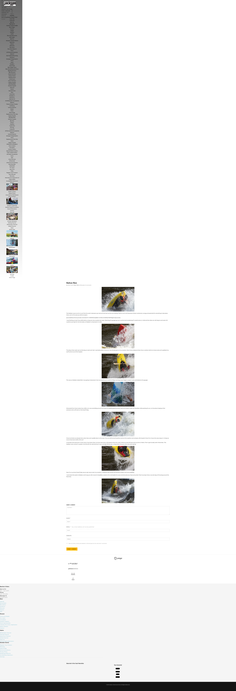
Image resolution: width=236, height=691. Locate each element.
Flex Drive (12, 47)
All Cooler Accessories (12, 154)
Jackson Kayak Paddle (12, 25)
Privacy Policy (3, 651)
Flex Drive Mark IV (12, 49)
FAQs (12, 171)
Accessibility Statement (12, 181)
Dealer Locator (12, 191)
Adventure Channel (5, 636)
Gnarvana (12, 94)
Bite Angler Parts (12, 67)
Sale (12, 157)
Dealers (12, 182)
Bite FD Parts (12, 72)
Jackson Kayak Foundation (12, 207)
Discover (2, 608)
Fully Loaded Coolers (12, 152)
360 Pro (12, 39)
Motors (12, 44)
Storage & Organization (12, 135)
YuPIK (12, 34)
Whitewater (12, 247)
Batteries (12, 45)
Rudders (12, 64)
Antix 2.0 (12, 87)
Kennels (12, 274)
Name (68, 518)
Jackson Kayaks (12, 85)
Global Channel (12, 226)
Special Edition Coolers (12, 151)
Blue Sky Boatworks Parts (12, 69)
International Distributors (12, 195)
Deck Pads (12, 65)
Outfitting (12, 105)
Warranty (12, 176)
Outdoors (2, 606)
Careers (12, 210)
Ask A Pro (12, 169)
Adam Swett (70, 285)
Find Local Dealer (5, 616)
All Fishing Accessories (12, 52)
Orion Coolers (12, 146)
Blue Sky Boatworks (12, 35)
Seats (12, 62)
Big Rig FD (12, 24)
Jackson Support (4, 621)
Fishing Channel (12, 222)
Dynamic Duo (12, 90)
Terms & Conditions (5, 650)
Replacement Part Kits (12, 114)
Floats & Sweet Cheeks (12, 104)
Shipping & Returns (5, 653)
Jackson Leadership (12, 205)
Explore (2, 609)
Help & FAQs (3, 648)
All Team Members (12, 221)
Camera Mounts (12, 107)
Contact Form (3, 597)
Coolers (12, 265)
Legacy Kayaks (12, 82)
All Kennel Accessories (12, 162)
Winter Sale (12, 229)
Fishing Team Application (7, 641)
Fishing (12, 238)
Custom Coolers (12, 149)
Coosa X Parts (12, 75)
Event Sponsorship (5, 623)
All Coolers (12, 147)
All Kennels (12, 161)
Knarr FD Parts (12, 80)
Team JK (12, 212)
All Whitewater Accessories (12, 100)
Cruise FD (12, 129)
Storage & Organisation (12, 59)
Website (68, 535)
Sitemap (2, 656)
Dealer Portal (12, 193)
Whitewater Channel (12, 224)
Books (12, 109)
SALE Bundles (12, 164)
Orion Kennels (12, 159)
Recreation (12, 256)
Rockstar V (12, 95)
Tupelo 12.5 (12, 125)
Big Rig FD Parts (12, 70)
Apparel (12, 54)
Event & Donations (12, 209)
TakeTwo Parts (12, 77)
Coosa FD (12, 20)
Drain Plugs (12, 112)
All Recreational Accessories (12, 130)
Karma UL (12, 97)
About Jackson (12, 196)
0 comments (88, 285)
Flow (12, 92)
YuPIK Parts (12, 79)
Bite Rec (12, 120)
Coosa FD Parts (12, 74)
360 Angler (12, 37)
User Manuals (12, 174)
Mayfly (12, 30)
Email (68, 527)
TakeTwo (12, 32)
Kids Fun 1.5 (12, 99)
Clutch (12, 89)
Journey (12, 127)
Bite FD (12, 22)
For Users (12, 167)
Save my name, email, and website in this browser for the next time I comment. (87, 543)
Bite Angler (12, 27)
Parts (12, 50)
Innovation (3, 619)
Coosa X (12, 28)
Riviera (12, 122)
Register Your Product (12, 172)
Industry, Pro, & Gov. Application (8, 624)
